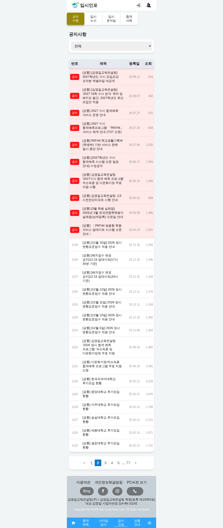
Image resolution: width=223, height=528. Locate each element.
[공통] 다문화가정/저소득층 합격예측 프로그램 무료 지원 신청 (102, 366)
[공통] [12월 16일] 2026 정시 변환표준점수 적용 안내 (102, 244)
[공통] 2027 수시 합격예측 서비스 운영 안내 (100, 113)
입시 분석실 (111, 18)
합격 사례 (129, 18)
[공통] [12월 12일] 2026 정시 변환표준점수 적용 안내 (102, 291)
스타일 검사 (103, 522)
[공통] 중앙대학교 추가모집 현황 (101, 394)
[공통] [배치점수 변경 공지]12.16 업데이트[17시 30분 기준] (100, 259)
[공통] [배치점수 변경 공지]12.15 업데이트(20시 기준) (100, 276)
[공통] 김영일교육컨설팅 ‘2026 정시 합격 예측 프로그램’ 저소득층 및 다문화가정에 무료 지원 (99, 347)
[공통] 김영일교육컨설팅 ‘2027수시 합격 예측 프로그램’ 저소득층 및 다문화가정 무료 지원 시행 (103, 181)
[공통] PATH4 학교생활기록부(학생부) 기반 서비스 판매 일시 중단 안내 (103, 145)
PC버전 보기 (137, 482)
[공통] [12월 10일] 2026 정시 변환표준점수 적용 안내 (102, 317)
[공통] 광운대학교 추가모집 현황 (101, 445)
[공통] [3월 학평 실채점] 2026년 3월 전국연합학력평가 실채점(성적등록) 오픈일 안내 (103, 213)
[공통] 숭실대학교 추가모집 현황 (101, 419)
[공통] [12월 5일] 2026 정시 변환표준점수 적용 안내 (101, 330)
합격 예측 (86, 522)
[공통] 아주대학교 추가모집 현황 (101, 407)
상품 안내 (137, 522)
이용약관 (83, 482)
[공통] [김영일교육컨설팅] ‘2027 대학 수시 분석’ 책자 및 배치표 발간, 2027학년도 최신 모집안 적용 (103, 96)
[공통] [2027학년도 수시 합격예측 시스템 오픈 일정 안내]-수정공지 (101, 162)
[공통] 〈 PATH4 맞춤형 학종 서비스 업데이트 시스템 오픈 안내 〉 (102, 230)
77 (128, 463)
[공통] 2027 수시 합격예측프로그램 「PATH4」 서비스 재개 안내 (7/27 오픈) (103, 128)
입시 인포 (121, 522)
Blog (86, 491)
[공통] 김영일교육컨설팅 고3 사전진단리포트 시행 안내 (102, 198)
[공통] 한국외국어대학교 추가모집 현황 (99, 381)
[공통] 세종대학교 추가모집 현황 (101, 432)
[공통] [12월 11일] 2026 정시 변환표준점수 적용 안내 (102, 304)
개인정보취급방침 (109, 482)
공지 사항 (76, 18)
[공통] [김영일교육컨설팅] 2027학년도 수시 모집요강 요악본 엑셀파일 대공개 (101, 77)
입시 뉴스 (93, 18)
